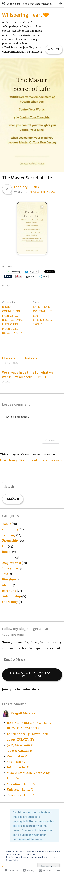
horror (7, 552)
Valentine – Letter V (21, 784)
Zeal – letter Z (17, 756)
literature (10, 324)
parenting (10, 329)
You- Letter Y (16, 762)
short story (10, 602)
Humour (8, 557)
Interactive (10, 568)
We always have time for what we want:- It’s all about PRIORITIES (27, 377)
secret (38, 324)
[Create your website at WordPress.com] (32, 3)
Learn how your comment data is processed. (31, 460)
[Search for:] (30, 486)
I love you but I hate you (20, 360)
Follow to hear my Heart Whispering (32, 675)
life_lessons (42, 320)
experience (41, 307)
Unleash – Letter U (20, 789)
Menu (55, 49)
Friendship (10, 316)
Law (5, 574)
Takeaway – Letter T (21, 795)
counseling (11, 311)
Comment (50, 440)
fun (4, 546)
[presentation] (32, 252)
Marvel (7, 585)
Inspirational (12, 320)
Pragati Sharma (42, 192)
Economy (9, 535)
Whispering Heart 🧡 (25, 15)
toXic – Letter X (18, 767)
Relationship (12, 333)
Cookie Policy (12, 860)
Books (6, 307)
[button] (32, 228)
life (36, 316)
